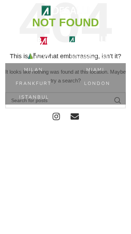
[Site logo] (65, 10)
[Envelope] (74, 116)
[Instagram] (56, 116)
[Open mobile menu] (9, 11)
